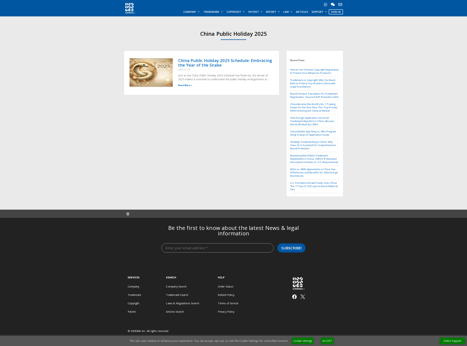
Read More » (185, 85)
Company (189, 11)
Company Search (176, 286)
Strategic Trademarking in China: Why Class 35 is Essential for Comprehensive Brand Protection (313, 145)
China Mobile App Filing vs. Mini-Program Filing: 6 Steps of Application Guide (313, 133)
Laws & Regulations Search (182, 303)
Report (271, 11)
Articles (302, 11)
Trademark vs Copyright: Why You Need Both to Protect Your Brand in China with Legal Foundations (312, 83)
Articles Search (175, 311)
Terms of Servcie (228, 303)
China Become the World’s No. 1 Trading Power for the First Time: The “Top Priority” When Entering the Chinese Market (314, 107)
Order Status (225, 286)
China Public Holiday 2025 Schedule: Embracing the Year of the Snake (225, 63)
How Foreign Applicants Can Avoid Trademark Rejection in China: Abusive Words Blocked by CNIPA (312, 121)
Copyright (234, 11)
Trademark (211, 11)
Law (286, 11)
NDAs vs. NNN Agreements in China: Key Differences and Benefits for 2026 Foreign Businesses (314, 172)
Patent (253, 11)
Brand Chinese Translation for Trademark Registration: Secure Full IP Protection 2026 (314, 95)
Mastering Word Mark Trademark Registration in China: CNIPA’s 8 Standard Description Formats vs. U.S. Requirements (314, 159)
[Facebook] (294, 296)
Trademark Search (177, 295)
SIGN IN (336, 11)
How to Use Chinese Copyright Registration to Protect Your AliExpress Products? (314, 71)
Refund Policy (226, 295)
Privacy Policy (226, 311)
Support (317, 11)
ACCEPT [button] (327, 341)
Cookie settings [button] (302, 341)
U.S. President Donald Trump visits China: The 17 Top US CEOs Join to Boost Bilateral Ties (314, 186)
